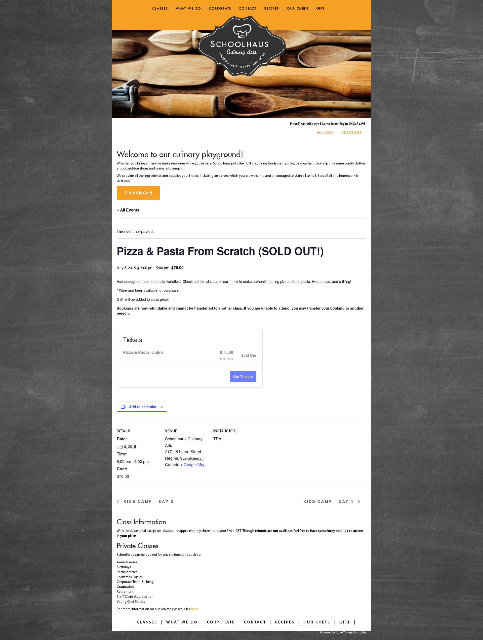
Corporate (220, 8)
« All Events (128, 210)
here (194, 609)
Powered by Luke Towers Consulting (344, 632)
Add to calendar (142, 406)
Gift (320, 8)
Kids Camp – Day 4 (329, 501)
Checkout (351, 132)
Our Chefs (297, 8)
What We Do (188, 8)
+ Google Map (193, 464)
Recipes (271, 8)
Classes (160, 8)
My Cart (325, 132)
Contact (247, 8)
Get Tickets (243, 376)
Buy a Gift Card (138, 193)
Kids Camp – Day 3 (148, 501)
